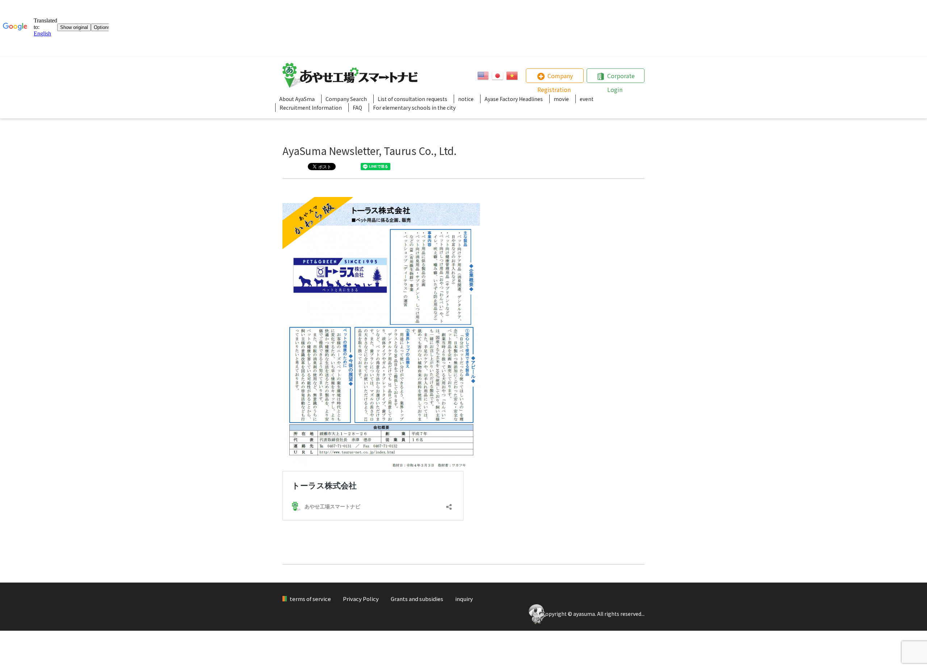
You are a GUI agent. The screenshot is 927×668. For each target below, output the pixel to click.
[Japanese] (497, 75)
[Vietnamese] (512, 75)
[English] (483, 75)
